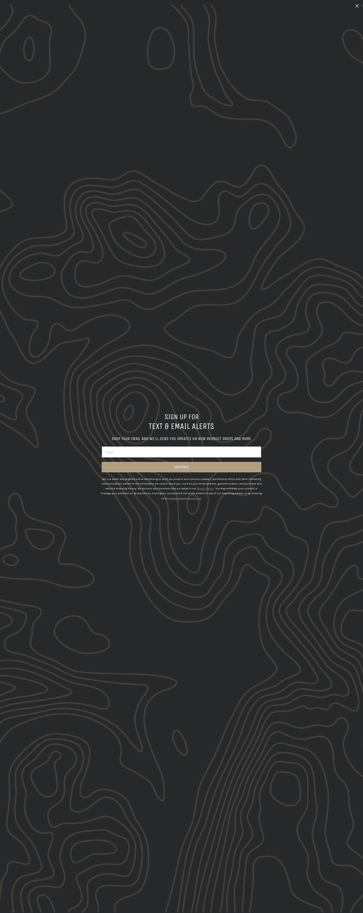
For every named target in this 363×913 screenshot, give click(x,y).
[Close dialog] (357, 6)
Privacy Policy (205, 488)
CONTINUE (181, 467)
